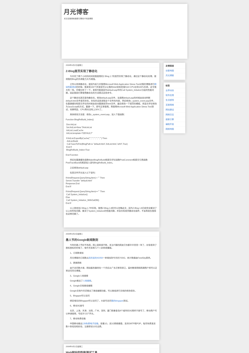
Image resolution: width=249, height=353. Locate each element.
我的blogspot (117, 301)
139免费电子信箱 (90, 323)
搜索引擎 (170, 119)
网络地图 (170, 129)
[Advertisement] (124, 39)
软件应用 (170, 95)
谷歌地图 (170, 71)
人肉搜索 (87, 281)
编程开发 (170, 124)
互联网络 (170, 105)
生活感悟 (170, 100)
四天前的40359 (96, 258)
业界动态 (170, 90)
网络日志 (170, 115)
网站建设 (170, 110)
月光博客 (76, 11)
